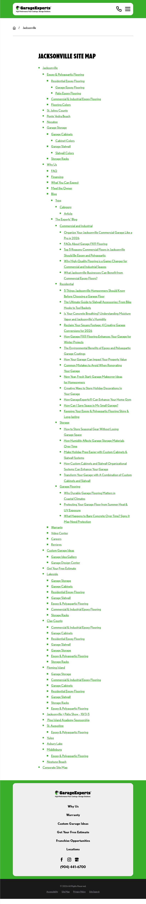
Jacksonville (50, 68)
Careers (56, 539)
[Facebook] (62, 860)
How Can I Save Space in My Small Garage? (91, 405)
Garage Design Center (65, 563)
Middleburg (54, 749)
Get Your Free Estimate (61, 568)
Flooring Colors (61, 104)
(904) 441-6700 (73, 867)
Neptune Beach (56, 762)
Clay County (55, 621)
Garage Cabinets (62, 134)
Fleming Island (56, 667)
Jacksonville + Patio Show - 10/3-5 (68, 714)
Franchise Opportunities (73, 841)
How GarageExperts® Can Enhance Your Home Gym (97, 399)
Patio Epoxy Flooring (68, 93)
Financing (57, 177)
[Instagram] (69, 860)
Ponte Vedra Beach (58, 116)
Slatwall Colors (64, 153)
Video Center (59, 533)
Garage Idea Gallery (64, 557)
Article (68, 213)
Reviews (56, 544)
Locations (73, 849)
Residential (67, 284)
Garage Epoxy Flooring (69, 87)
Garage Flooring (70, 486)
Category (66, 207)
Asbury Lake (54, 743)
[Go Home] (14, 28)
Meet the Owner (61, 188)
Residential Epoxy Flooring (68, 81)
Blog (54, 194)
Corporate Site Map (55, 767)
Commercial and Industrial (76, 226)
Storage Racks (60, 159)
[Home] (33, 9)
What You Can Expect (65, 182)
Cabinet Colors (65, 141)
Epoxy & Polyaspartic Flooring (65, 74)
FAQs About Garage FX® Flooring (85, 244)
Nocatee (52, 122)
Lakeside (52, 574)
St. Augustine (55, 726)
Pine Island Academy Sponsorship (68, 720)
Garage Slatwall (61, 146)
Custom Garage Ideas (60, 550)
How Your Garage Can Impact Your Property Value (95, 359)
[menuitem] (52, 892)
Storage (64, 422)
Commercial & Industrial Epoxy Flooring (76, 99)
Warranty (57, 527)
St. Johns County (57, 110)
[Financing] (84, 860)
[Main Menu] (127, 9)
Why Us (52, 164)
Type (58, 200)
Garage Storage (57, 127)
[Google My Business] (77, 860)
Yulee (50, 738)
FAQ (54, 171)
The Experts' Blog (66, 219)
